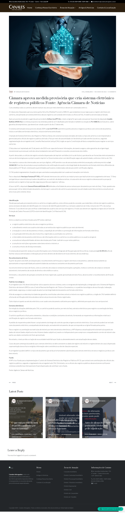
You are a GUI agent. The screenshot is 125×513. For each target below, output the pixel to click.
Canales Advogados (22, 92)
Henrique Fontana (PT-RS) (30, 176)
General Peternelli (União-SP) (38, 186)
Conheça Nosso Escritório (44, 479)
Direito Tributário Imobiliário (73, 482)
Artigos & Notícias (42, 475)
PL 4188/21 (95, 122)
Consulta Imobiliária (70, 471)
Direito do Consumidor (71, 493)
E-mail (95, 483)
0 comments (112, 92)
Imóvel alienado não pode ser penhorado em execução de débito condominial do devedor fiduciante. (62, 411)
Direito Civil (67, 490)
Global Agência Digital (67, 508)
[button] (110, 509)
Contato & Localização (43, 482)
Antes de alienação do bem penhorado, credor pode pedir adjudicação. (97, 409)
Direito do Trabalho (70, 497)
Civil (83, 92)
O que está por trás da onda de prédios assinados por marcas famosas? (25, 409)
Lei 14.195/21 (102, 251)
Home (38, 471)
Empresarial (19, 434)
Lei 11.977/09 (52, 129)
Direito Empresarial (70, 486)
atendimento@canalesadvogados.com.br (104, 1)
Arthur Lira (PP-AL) (54, 119)
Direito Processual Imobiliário (73, 479)
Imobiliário (89, 92)
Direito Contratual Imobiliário (73, 475)
